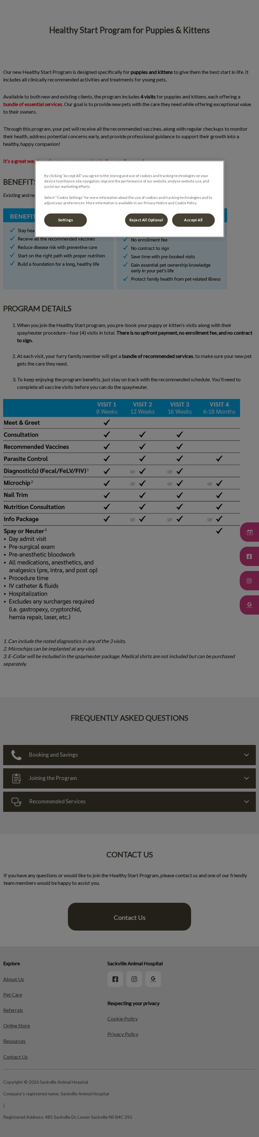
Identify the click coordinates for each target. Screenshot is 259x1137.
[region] (129, 199)
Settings (65, 220)
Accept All (193, 220)
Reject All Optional (146, 220)
